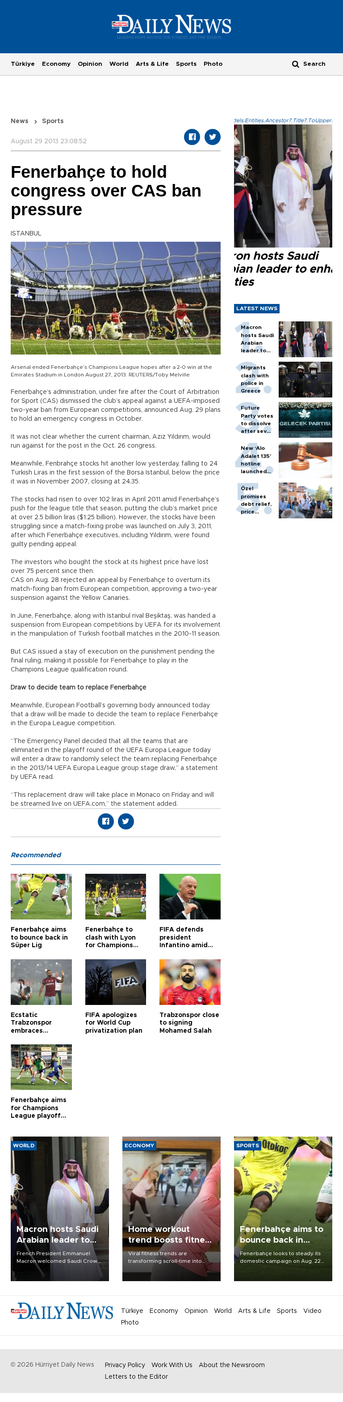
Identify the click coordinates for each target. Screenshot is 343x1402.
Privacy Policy (125, 1365)
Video (312, 1311)
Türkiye (23, 64)
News (20, 121)
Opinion (90, 64)
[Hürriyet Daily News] (172, 26)
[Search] (295, 64)
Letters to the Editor (136, 1377)
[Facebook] (192, 137)
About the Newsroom (232, 1365)
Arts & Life (152, 64)
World (119, 64)
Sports (186, 64)
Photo (213, 64)
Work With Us (171, 1365)
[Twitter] (213, 137)
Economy (56, 64)
